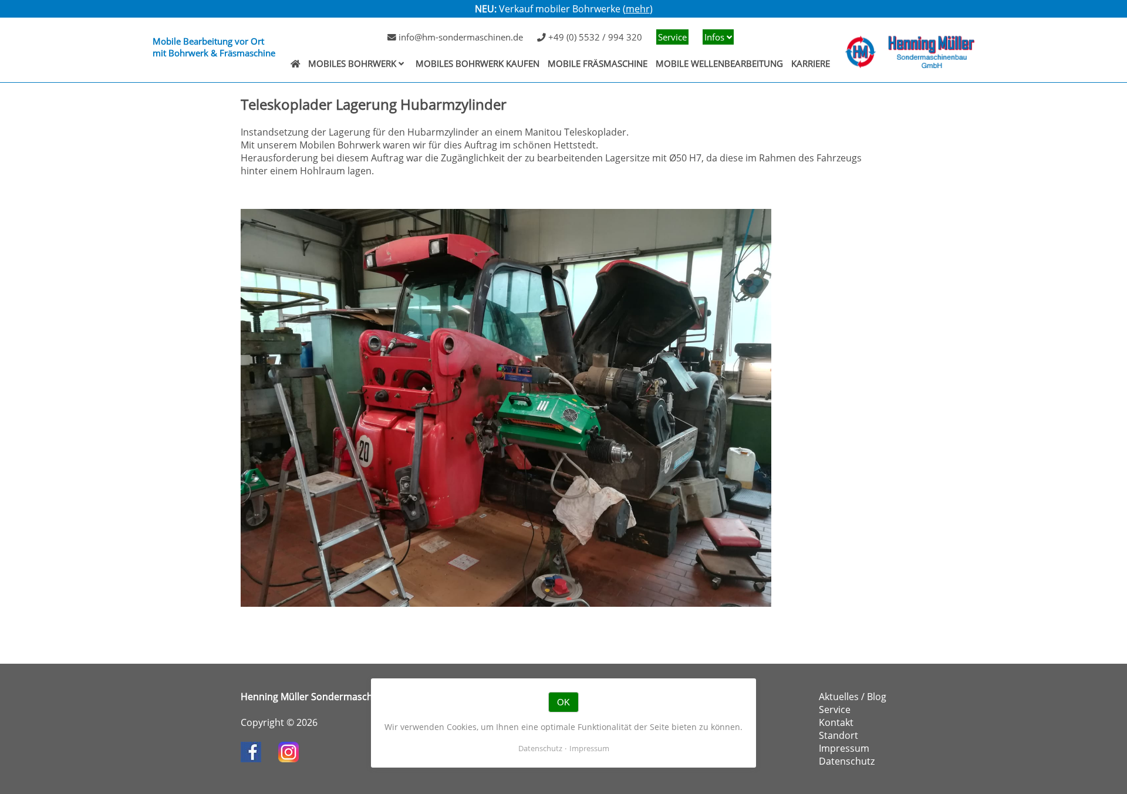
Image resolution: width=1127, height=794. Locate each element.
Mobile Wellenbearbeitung (719, 63)
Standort (838, 735)
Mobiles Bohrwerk (352, 63)
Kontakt (836, 722)
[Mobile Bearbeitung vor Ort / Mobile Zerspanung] (295, 63)
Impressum (844, 748)
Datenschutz (847, 761)
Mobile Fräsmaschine (597, 63)
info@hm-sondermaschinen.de (459, 37)
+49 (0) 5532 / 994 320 (594, 37)
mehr (638, 8)
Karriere (810, 63)
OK (563, 702)
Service (672, 37)
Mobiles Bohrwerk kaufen (477, 63)
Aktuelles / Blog (852, 696)
